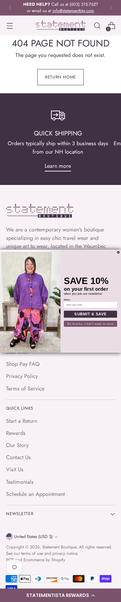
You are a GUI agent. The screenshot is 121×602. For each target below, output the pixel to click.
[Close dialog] (118, 252)
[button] (60, 595)
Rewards (16, 433)
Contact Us (18, 457)
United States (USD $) (33, 537)
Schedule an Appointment (35, 494)
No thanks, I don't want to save (90, 323)
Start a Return (21, 421)
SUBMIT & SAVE (90, 314)
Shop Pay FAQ (23, 364)
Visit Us (15, 469)
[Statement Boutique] (60, 26)
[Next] (111, 7)
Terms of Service (25, 388)
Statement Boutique (59, 547)
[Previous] (10, 7)
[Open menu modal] (9, 26)
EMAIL (67, 299)
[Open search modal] (97, 26)
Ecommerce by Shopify (44, 560)
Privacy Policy (22, 376)
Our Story (17, 445)
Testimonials (20, 482)
